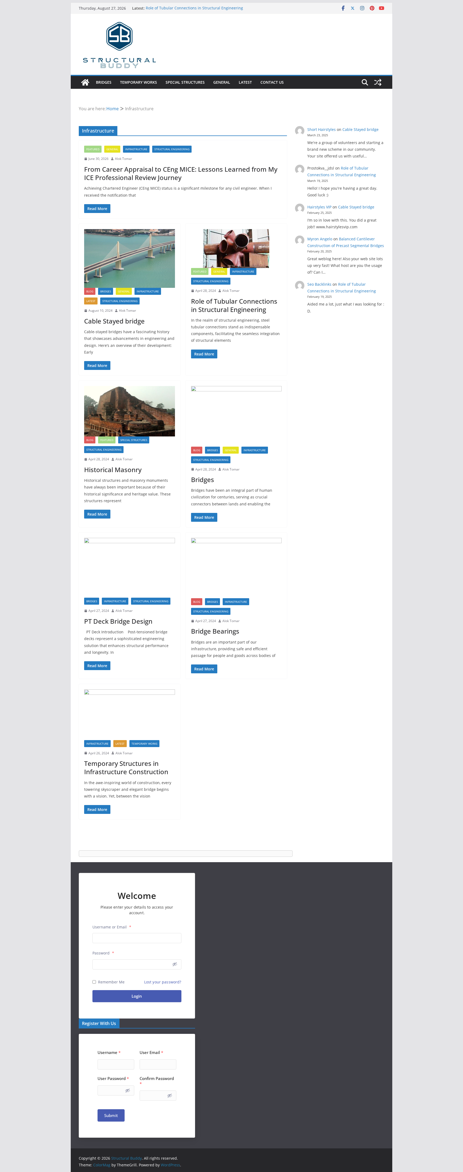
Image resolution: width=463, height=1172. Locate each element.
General (221, 82)
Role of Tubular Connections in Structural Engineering (194, 8)
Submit (111, 1115)
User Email (151, 1052)
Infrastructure (136, 149)
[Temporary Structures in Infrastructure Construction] (129, 714)
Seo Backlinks (319, 284)
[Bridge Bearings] (236, 568)
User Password (113, 1078)
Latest (245, 82)
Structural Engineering (171, 149)
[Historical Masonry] (129, 411)
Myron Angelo (319, 238)
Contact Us (272, 82)
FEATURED (92, 149)
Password (103, 953)
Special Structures (185, 82)
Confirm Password (157, 1081)
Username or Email (111, 926)
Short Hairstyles (321, 129)
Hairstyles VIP (319, 207)
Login (137, 996)
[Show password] (174, 964)
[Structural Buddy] (85, 82)
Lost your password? (162, 981)
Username (109, 1052)
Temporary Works (138, 82)
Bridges (103, 82)
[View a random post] (377, 82)
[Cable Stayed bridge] (129, 258)
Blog (89, 291)
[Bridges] (236, 416)
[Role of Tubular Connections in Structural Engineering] (236, 248)
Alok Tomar (123, 158)
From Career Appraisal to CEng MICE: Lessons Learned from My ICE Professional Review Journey (180, 173)
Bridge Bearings (215, 631)
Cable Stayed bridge (114, 321)
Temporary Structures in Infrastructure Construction (126, 767)
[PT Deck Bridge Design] (129, 568)
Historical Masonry (112, 469)
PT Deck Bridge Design (118, 621)
